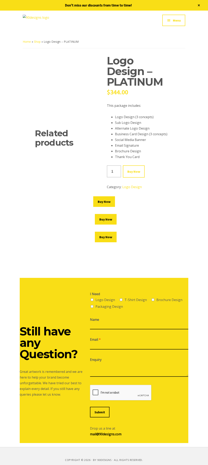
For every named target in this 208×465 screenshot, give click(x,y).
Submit (99, 412)
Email (95, 339)
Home (27, 42)
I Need (95, 294)
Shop (37, 42)
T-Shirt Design (136, 300)
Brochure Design (169, 300)
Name (94, 320)
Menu (177, 20)
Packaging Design (109, 306)
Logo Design (132, 187)
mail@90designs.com (105, 434)
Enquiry (96, 360)
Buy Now (133, 171)
